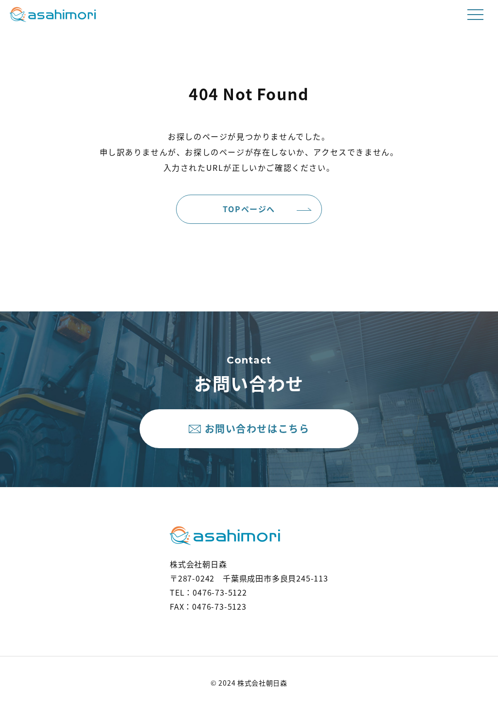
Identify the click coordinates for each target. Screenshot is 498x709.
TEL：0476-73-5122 (208, 592)
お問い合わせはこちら (257, 428)
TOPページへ (249, 209)
